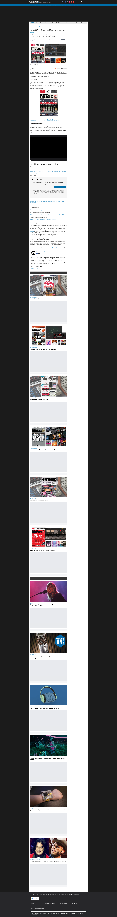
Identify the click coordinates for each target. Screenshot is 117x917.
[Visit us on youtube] (71, 2)
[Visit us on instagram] (69, 2)
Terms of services (47, 190)
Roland (32, 231)
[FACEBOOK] (37, 254)
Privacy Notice (36, 191)
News (32, 32)
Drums (54, 5)
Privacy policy (75, 903)
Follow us (58, 68)
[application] (48, 147)
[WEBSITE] (39, 254)
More (78, 5)
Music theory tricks (69, 22)
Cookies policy (33, 906)
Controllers (48, 5)
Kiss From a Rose (79, 22)
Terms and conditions (62, 903)
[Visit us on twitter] (67, 2)
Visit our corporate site (74, 894)
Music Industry (33, 26)
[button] (86, 1)
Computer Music (38, 32)
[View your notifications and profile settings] (81, 2)
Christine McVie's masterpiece (42, 22)
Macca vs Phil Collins (56, 22)
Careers (74, 906)
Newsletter (65, 68)
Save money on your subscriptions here (44, 120)
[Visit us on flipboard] (73, 2)
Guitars (42, 5)
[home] (30, 5)
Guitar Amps (72, 5)
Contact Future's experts (50, 903)
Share (33, 68)
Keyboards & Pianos (62, 5)
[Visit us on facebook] (65, 2)
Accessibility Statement (63, 906)
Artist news (35, 5)
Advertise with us (48, 906)
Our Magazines (40, 26)
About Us (32, 903)
